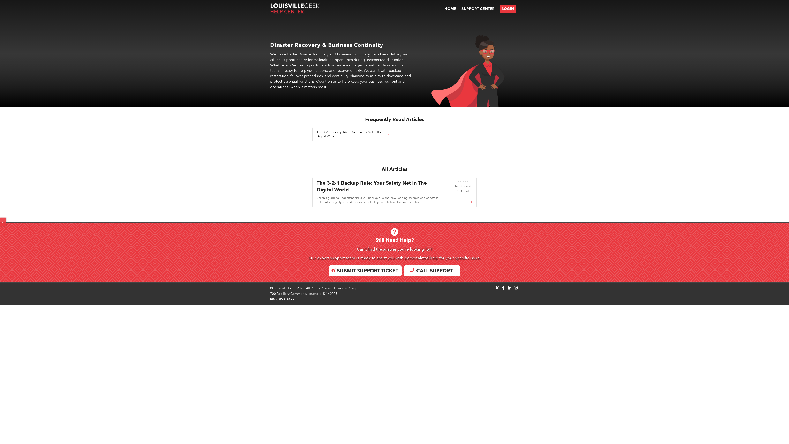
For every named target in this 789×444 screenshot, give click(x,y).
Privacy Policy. (346, 288)
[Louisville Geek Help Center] (295, 9)
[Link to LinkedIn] (509, 288)
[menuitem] (450, 9)
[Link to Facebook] (503, 288)
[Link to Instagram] (516, 288)
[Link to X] (497, 288)
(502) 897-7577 (282, 299)
